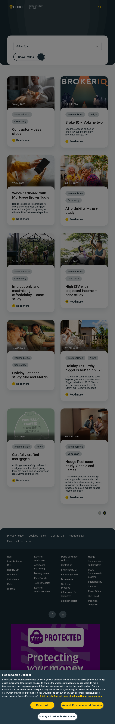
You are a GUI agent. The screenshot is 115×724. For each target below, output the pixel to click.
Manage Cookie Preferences (57, 716)
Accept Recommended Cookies (82, 705)
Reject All (42, 705)
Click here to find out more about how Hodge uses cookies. (71, 696)
